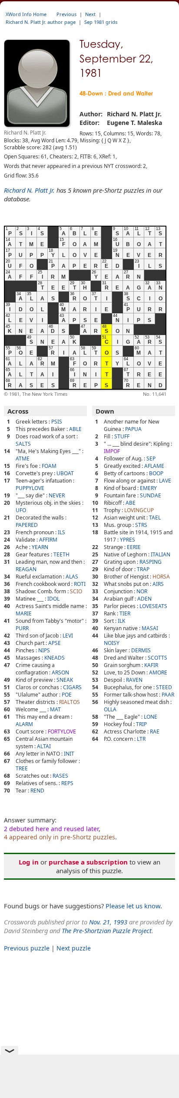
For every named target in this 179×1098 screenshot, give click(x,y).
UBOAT (65, 473)
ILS (61, 532)
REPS (67, 783)
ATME (23, 458)
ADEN (144, 598)
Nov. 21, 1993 (108, 921)
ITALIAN (160, 554)
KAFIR (151, 665)
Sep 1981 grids (100, 22)
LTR (141, 739)
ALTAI (44, 746)
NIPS (44, 650)
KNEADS (54, 657)
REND (37, 790)
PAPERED (27, 525)
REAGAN (26, 569)
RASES (60, 775)
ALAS (72, 576)
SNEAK (64, 680)
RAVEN (134, 680)
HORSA (161, 576)
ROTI (80, 584)
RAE (154, 731)
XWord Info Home (26, 14)
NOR (141, 591)
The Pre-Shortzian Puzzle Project (107, 930)
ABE (131, 502)
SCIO (76, 591)
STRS (141, 525)
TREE (22, 768)
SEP (151, 458)
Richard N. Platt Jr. (29, 190)
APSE (54, 643)
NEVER (57, 495)
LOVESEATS (153, 606)
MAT (55, 709)
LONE (150, 716)
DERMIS (141, 650)
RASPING (150, 561)
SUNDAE (150, 495)
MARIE (24, 613)
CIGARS (72, 687)
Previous (66, 14)
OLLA (110, 709)
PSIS (56, 421)
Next (90, 14)
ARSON (60, 672)
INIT (69, 753)
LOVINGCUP (139, 510)
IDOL (53, 598)
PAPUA (133, 429)
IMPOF (112, 451)
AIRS (158, 584)
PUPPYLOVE (30, 488)
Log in (29, 862)
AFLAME (154, 466)
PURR (22, 628)
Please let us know (133, 905)
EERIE (134, 547)
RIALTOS (69, 702)
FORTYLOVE (62, 731)
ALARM (24, 724)
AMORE (158, 672)
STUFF (121, 436)
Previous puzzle (27, 948)
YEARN (40, 547)
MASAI (150, 628)
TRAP (143, 569)
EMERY (148, 488)
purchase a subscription (88, 862)
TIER (124, 613)
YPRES (127, 539)
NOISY (111, 643)
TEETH (61, 554)
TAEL (155, 517)
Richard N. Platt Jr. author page (41, 22)
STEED (164, 687)
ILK (121, 621)
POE (67, 694)
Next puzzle (73, 948)
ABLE (75, 429)
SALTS (23, 443)
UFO (21, 510)
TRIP (141, 724)
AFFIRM (48, 539)
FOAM (49, 466)
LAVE (165, 480)
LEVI (68, 635)
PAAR (168, 694)
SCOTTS (157, 657)
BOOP (156, 473)
